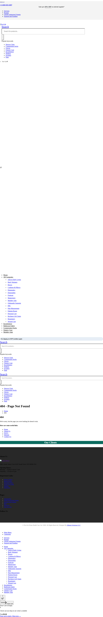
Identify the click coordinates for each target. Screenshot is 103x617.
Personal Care (12, 314)
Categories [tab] (7, 534)
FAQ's (6, 433)
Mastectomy (11, 298)
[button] (5, 26)
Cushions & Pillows (14, 287)
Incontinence (10, 52)
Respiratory (11, 319)
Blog (5, 503)
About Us (7, 431)
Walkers (8, 53)
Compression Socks (12, 46)
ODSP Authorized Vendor (12, 14)
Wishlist (6, 486)
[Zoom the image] (51, 461)
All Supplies (7, 499)
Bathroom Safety (9, 587)
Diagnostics (11, 290)
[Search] (3, 37)
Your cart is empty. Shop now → (10, 616)
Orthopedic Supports (14, 303)
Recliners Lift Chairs (14, 316)
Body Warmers (12, 282)
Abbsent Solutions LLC (73, 525)
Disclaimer (7, 487)
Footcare (10, 295)
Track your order (9, 484)
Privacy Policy (8, 479)
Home (6, 429)
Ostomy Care (10, 50)
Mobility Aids (12, 300)
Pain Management (13, 308)
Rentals (6, 13)
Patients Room (12, 311)
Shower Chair (10, 44)
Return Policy (8, 481)
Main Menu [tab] (7, 532)
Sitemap (6, 435)
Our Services (7, 507)
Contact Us (7, 437)
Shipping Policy (8, 483)
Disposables (11, 293)
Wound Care (12, 583)
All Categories (8, 277)
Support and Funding (11, 16)
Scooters (8, 55)
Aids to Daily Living (14, 279)
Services (6, 11)
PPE (9, 306)
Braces (10, 285)
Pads (7, 57)
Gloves (8, 48)
